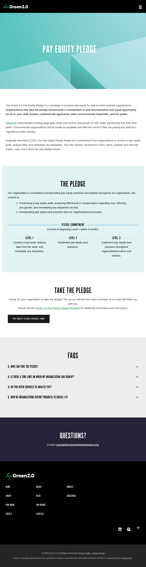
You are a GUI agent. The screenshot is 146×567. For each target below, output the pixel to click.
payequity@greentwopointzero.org (77, 444)
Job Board (40, 505)
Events (9, 514)
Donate (70, 487)
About (8, 496)
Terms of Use (99, 553)
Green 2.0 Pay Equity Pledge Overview (58, 308)
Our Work (10, 505)
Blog (38, 496)
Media (38, 487)
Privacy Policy (85, 553)
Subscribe (71, 496)
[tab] (73, 366)
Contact (40, 514)
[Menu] (140, 7)
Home (8, 487)
